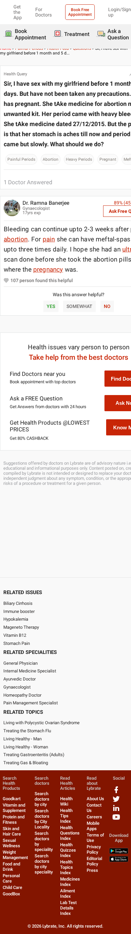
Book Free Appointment (80, 12)
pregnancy (48, 269)
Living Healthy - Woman (25, 746)
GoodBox (11, 893)
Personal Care (11, 878)
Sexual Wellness (11, 843)
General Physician (20, 663)
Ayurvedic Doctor (19, 679)
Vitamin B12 (14, 635)
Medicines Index (70, 882)
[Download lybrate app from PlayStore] (118, 852)
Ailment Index (67, 893)
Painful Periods (21, 159)
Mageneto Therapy (21, 627)
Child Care (12, 887)
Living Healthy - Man (22, 738)
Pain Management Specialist (30, 702)
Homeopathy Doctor (22, 695)
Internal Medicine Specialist (29, 670)
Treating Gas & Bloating (25, 762)
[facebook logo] (116, 792)
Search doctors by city (42, 799)
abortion (16, 239)
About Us (95, 798)
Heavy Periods (79, 159)
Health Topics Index (66, 867)
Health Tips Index (66, 816)
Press (92, 870)
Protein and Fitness (14, 819)
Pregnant (107, 159)
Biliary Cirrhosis (18, 603)
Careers (94, 816)
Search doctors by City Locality (42, 818)
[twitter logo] (116, 801)
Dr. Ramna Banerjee (46, 203)
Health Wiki (66, 801)
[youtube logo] (116, 819)
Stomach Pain (16, 643)
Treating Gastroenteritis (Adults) (33, 754)
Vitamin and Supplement (14, 808)
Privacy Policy (94, 849)
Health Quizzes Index (68, 850)
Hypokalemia (15, 619)
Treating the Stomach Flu (27, 730)
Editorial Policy (94, 861)
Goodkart (11, 798)
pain (49, 239)
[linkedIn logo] (116, 810)
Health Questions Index (70, 833)
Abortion (50, 159)
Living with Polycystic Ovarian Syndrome (41, 722)
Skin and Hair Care (12, 831)
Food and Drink (11, 866)
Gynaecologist (17, 687)
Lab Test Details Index (68, 908)
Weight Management (15, 855)
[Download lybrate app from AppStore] (118, 860)
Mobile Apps (93, 826)
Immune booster (19, 611)
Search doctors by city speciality (44, 863)
